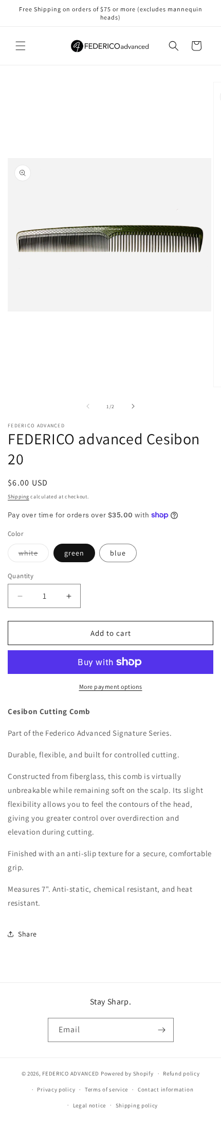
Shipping (18, 496)
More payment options (110, 686)
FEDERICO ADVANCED (70, 1073)
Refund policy (181, 1073)
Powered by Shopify (127, 1073)
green (74, 553)
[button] (20, 45)
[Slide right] (133, 406)
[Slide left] (88, 406)
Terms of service (106, 1089)
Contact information (165, 1089)
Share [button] (27, 934)
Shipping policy (137, 1105)
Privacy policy (56, 1089)
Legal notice (89, 1105)
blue (118, 553)
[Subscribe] (162, 1030)
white (34, 555)
